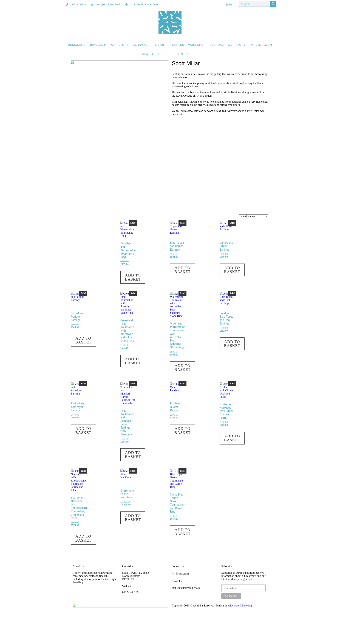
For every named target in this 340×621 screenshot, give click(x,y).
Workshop (197, 44)
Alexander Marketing (240, 605)
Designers (76, 44)
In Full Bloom (261, 44)
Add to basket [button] (133, 277)
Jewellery (98, 44)
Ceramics (140, 44)
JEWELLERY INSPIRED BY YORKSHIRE (170, 53)
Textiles (177, 44)
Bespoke (217, 44)
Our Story (237, 44)
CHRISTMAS (120, 44)
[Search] (273, 4)
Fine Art (159, 44)
